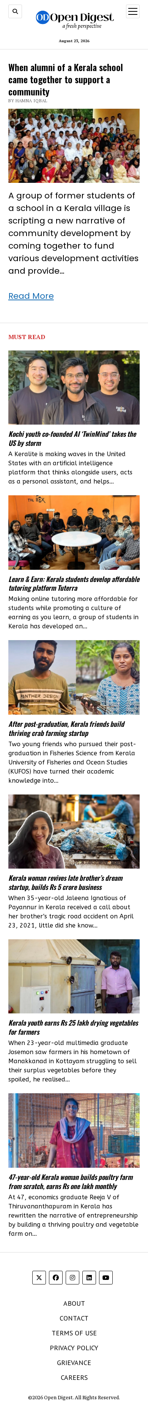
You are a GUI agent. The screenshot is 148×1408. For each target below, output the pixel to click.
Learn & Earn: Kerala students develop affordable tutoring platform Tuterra (73, 583)
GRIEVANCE (74, 1362)
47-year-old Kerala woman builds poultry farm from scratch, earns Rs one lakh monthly (70, 1181)
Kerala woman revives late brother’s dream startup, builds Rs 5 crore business (65, 882)
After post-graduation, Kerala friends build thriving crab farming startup (66, 728)
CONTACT (74, 1318)
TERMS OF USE (74, 1333)
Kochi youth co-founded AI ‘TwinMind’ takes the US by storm (72, 438)
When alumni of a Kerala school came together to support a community (65, 79)
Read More (31, 296)
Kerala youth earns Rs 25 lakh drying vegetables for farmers (73, 1027)
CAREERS (74, 1377)
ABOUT (74, 1303)
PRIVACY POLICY (74, 1347)
